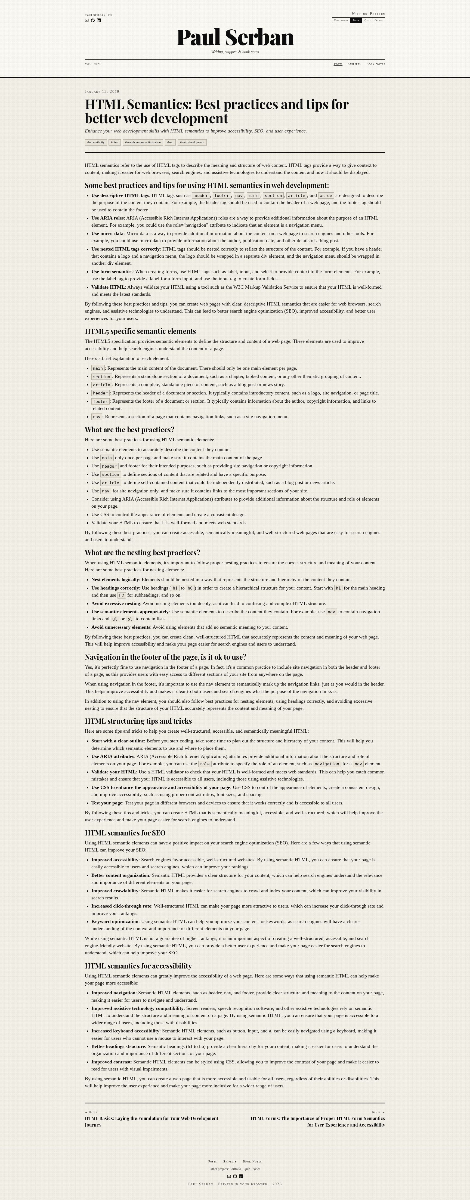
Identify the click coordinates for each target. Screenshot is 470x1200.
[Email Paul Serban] (87, 20)
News (379, 20)
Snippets (354, 64)
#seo (170, 142)
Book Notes (375, 64)
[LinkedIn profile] (99, 20)
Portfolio (341, 20)
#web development (192, 142)
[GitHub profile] (93, 20)
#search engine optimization (143, 142)
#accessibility (95, 142)
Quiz (367, 20)
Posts (338, 64)
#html (114, 142)
